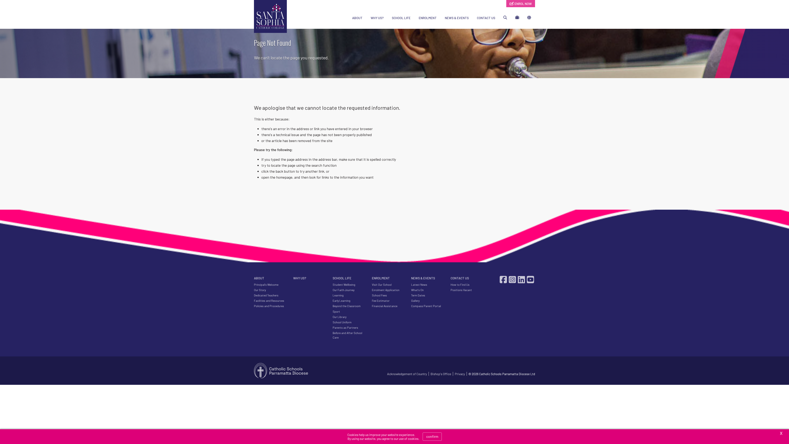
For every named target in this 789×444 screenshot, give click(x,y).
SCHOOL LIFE (401, 18)
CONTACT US (486, 18)
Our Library (339, 317)
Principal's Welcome (266, 284)
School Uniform (342, 322)
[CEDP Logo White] (281, 370)
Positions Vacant (461, 290)
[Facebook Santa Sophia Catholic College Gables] (504, 279)
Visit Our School (382, 284)
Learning (338, 295)
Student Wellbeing (344, 284)
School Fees (379, 295)
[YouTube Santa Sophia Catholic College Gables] (531, 279)
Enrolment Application (385, 290)
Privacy (460, 374)
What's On (417, 290)
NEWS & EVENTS (457, 18)
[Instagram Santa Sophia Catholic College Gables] (513, 279)
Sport (336, 311)
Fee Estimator (381, 300)
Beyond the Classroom (347, 306)
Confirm (432, 436)
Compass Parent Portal (426, 306)
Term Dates (418, 295)
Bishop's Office (440, 374)
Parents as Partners (345, 327)
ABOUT (357, 18)
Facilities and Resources (269, 300)
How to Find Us (460, 284)
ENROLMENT (428, 18)
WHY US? (377, 18)
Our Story (260, 290)
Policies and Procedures (269, 306)
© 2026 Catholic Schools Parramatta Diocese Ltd (501, 374)
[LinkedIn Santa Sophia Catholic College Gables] (522, 279)
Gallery (415, 300)
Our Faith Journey (343, 290)
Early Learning (341, 300)
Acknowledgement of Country (407, 374)
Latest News (419, 284)
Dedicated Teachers (266, 295)
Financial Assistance (384, 306)
